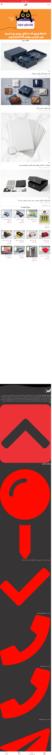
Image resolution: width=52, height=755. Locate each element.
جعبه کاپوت (34, 258)
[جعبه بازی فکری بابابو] (32, 214)
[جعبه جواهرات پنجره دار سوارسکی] (6, 214)
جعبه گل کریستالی (7, 255)
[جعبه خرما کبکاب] (44, 234)
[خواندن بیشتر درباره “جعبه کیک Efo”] (15, 247)
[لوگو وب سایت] (25, 4)
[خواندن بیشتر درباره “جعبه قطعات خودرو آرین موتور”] (40, 247)
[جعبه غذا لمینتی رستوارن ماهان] (6, 234)
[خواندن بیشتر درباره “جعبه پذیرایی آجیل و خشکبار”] (15, 211)
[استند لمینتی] (44, 217)
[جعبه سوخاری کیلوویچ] (19, 234)
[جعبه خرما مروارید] (32, 234)
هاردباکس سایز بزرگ (43, 108)
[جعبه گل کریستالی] (6, 250)
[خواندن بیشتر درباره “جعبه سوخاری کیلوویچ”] (15, 232)
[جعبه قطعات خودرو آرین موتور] (44, 250)
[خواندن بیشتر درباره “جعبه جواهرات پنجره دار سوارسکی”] (3, 211)
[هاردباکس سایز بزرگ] (25, 91)
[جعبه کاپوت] (32, 251)
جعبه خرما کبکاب (46, 240)
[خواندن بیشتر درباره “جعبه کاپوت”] (28, 247)
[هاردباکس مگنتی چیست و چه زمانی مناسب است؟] (25, 183)
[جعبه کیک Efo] (19, 250)
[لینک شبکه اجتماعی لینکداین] (24, 1)
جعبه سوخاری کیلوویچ (20, 240)
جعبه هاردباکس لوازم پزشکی (41, 73)
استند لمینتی (47, 225)
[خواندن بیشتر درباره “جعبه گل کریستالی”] (3, 247)
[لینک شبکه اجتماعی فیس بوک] (29, 1)
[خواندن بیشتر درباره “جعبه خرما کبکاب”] (40, 232)
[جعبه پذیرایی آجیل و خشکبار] (19, 214)
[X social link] (27, 1)
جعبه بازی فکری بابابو (32, 219)
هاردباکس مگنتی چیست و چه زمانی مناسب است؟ (34, 200)
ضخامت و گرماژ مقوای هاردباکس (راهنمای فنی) (34, 165)
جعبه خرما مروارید (33, 240)
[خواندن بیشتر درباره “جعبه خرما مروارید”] (28, 232)
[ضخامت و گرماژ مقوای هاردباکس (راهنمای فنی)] (25, 137)
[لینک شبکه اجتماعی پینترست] (25, 1)
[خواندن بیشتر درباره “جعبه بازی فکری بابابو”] (28, 211)
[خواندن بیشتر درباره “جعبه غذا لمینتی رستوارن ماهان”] (3, 232)
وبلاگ (49, 71)
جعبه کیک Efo (21, 255)
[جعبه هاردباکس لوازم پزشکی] (25, 56)
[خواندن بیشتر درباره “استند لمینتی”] (40, 211)
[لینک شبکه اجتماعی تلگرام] (22, 1)
